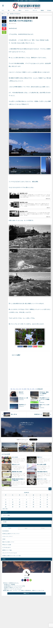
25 (5, 506)
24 (47, 504)
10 (47, 499)
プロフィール (35, 10)
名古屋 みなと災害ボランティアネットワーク (10, 533)
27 (19, 506)
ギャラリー (27, 10)
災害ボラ (19, 10)
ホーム (3, 10)
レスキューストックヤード (7, 536)
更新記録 (42, 10)
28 (26, 506)
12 (12, 502)
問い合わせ (49, 10)
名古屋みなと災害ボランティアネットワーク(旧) (11, 555)
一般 (10, 17)
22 (33, 504)
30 (40, 506)
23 (40, 504)
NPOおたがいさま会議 (6, 544)
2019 (17, 17)
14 (26, 502)
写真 (14, 10)
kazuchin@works (5, 530)
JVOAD (3, 539)
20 (19, 504)
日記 (8, 10)
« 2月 (3, 508)
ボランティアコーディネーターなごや (9, 552)
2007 (20, 17)
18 (5, 504)
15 (33, 502)
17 (47, 502)
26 (12, 506)
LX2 (36, 17)
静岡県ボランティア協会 (7, 550)
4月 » (6, 508)
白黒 (34, 17)
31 (47, 506)
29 (33, 506)
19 (12, 504)
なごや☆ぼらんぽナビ (6, 547)
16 (40, 502)
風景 (25, 17)
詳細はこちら (26, 593)
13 (19, 502)
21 (26, 504)
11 (5, 502)
